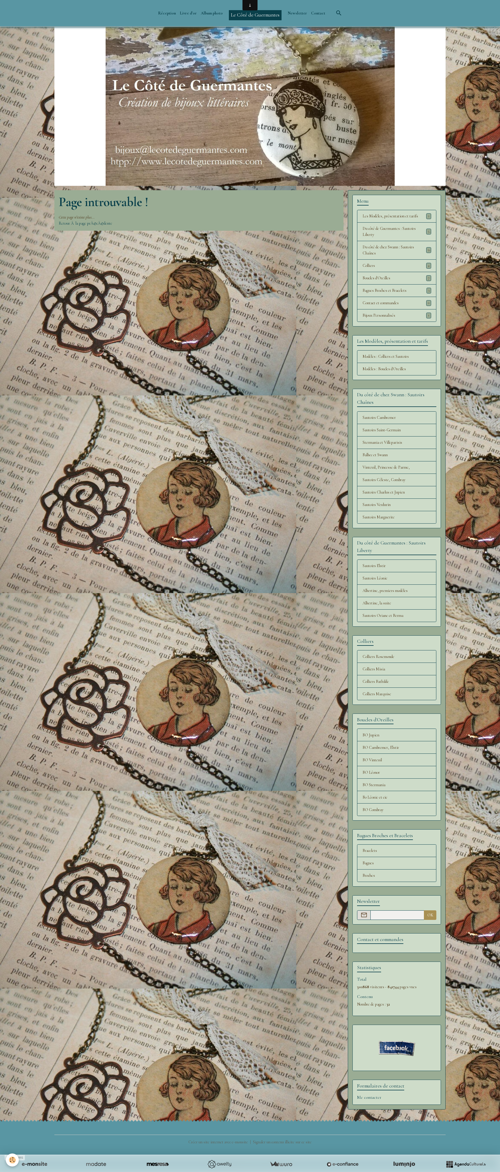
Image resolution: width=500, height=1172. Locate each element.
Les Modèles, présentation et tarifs (396, 216)
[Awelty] (219, 1164)
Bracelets (370, 850)
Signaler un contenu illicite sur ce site (282, 1142)
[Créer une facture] (281, 1164)
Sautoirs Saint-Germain (382, 430)
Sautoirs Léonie (375, 578)
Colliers (396, 265)
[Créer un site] (34, 1164)
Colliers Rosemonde (378, 656)
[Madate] (96, 1164)
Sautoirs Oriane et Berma (383, 615)
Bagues (368, 863)
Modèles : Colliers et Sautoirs (386, 356)
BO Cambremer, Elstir (381, 747)
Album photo (212, 13)
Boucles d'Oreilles (396, 278)
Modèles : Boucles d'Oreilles (384, 368)
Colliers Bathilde (376, 681)
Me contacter (369, 1097)
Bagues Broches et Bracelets (396, 290)
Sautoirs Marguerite (379, 517)
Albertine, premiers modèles (385, 590)
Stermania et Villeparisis (382, 442)
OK (430, 915)
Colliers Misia (374, 669)
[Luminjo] (404, 1164)
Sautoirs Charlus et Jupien (384, 492)
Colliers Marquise (377, 694)
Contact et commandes (396, 302)
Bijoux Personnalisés (396, 315)
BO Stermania (374, 784)
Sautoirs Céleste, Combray (384, 479)
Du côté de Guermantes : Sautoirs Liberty (396, 231)
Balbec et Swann (375, 454)
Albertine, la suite (377, 603)
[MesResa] (157, 1164)
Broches (369, 875)
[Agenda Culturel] (466, 1164)
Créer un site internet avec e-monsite (218, 1142)
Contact (318, 13)
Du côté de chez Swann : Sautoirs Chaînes (396, 250)
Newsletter (297, 13)
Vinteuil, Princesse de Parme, (386, 467)
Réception (167, 13)
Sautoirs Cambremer (379, 417)
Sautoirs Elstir (374, 565)
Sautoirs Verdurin (377, 504)
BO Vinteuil (372, 760)
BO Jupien (371, 735)
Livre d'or (188, 13)
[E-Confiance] (342, 1164)
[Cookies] (12, 1160)
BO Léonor (371, 772)
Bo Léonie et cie (375, 797)
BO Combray (373, 809)
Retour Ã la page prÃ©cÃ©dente (85, 223)
